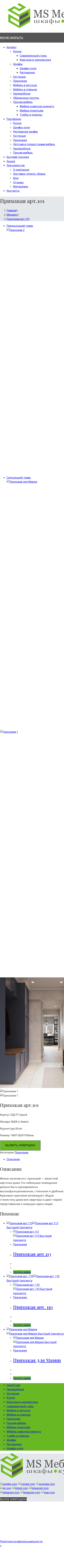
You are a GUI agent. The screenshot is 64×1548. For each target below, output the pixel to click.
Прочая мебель (23, 102)
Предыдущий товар (20, 226)
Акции (11, 161)
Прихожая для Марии (37, 1360)
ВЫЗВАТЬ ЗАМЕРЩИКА (20, 1145)
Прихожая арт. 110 (33, 1307)
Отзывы (18, 182)
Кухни (17, 51)
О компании (21, 169)
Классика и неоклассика (35, 60)
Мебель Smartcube (31, 110)
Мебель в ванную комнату (37, 106)
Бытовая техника (18, 157)
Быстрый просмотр (19, 1227)
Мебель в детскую (25, 85)
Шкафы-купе (28, 68)
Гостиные (19, 77)
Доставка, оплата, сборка (29, 174)
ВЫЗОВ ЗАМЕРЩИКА (13, 1499)
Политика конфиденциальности (21, 1541)
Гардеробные (22, 93)
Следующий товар (19, 477)
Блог (16, 178)
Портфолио (14, 119)
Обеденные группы (26, 98)
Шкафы (18, 64)
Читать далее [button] (22, 1272)
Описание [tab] (13, 1159)
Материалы (20, 186)
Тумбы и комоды (31, 115)
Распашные (27, 72)
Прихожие (20, 81)
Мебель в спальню (25, 89)
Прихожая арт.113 (32, 1254)
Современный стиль (33, 55)
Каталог (12, 47)
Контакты (13, 191)
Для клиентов (16, 165)
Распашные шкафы (25, 131)
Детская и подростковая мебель (34, 144)
